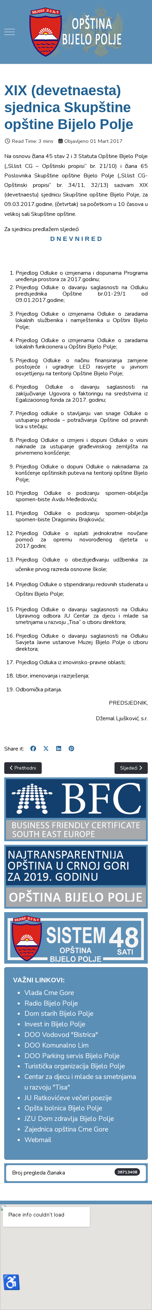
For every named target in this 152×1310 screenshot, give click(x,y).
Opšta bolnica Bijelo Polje (63, 1108)
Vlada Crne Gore (49, 992)
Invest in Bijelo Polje (54, 1024)
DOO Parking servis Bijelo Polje (71, 1056)
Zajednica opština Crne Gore (66, 1129)
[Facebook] (33, 749)
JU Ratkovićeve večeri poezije (68, 1098)
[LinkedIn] (58, 749)
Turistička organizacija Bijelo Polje (74, 1066)
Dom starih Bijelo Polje (58, 1013)
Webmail (38, 1140)
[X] (45, 749)
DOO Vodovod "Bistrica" (61, 1034)
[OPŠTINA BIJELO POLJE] (76, 31)
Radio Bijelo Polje (51, 1003)
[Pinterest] (71, 749)
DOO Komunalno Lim (56, 1045)
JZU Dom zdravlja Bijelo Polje (69, 1118)
